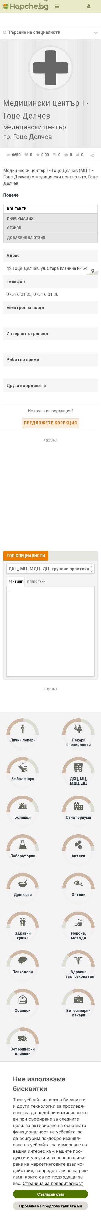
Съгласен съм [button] (50, 1194)
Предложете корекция (50, 422)
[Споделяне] (92, 154)
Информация (20, 218)
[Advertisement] (50, 494)
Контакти (16, 209)
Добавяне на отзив (26, 237)
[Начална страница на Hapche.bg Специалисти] (25, 6)
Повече (11, 195)
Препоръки (36, 582)
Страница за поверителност (53, 1183)
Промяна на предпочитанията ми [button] (50, 1206)
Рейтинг (16, 582)
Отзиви (14, 228)
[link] (53, 1183)
